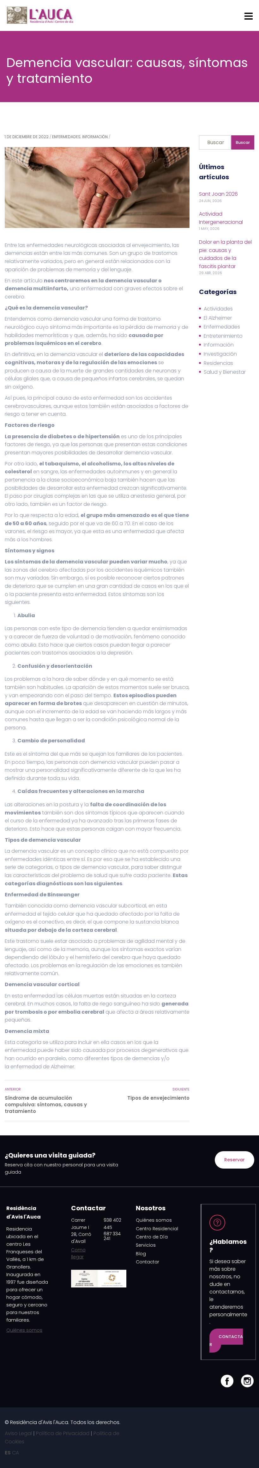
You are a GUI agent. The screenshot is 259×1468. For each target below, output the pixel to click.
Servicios (146, 1245)
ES (8, 1452)
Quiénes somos (24, 1330)
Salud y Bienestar (225, 372)
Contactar (147, 1262)
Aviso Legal (18, 1433)
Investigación (220, 354)
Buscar (243, 142)
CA (15, 1452)
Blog (141, 1253)
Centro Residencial (157, 1228)
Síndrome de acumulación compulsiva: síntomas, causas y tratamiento (46, 1105)
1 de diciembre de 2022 (27, 136)
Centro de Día (152, 1237)
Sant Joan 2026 (218, 194)
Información (95, 136)
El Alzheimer (218, 318)
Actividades (218, 308)
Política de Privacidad (62, 1433)
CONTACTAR (226, 1341)
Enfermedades (66, 136)
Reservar (234, 1160)
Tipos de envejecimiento (158, 1098)
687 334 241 (112, 1236)
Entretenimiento (223, 336)
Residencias (218, 363)
